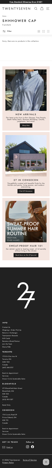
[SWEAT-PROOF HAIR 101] (26, 221)
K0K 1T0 (5, 420)
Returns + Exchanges (9, 333)
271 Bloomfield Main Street (12, 388)
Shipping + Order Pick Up (11, 330)
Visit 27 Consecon (25, 191)
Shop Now (26, 125)
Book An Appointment (10, 373)
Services (5, 376)
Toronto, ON (6, 359)
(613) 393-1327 (7, 399)
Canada (5, 365)
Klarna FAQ (6, 347)
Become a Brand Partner (11, 341)
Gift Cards (6, 338)
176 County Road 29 (9, 414)
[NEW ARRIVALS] (26, 90)
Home (4, 16)
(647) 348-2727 (7, 367)
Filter (9, 31)
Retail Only (6, 405)
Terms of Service (30, 460)
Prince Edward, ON (9, 417)
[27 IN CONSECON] (26, 155)
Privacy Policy (8, 462)
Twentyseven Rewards (10, 335)
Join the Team (7, 344)
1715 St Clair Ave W (9, 356)
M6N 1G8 (5, 362)
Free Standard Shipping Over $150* (26, 2)
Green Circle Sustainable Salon (13, 379)
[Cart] (42, 8)
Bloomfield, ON (8, 391)
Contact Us (6, 327)
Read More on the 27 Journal (26, 255)
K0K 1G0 (5, 394)
